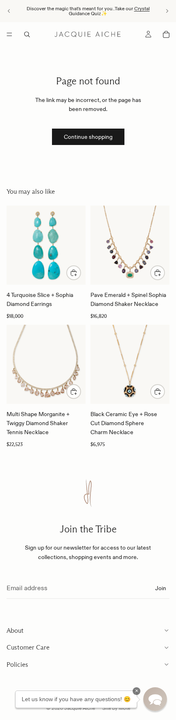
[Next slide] (167, 11)
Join (160, 588)
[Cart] (166, 34)
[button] (155, 699)
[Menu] (9, 34)
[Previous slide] (9, 11)
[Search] (27, 34)
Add (80, 272)
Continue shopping (88, 136)
